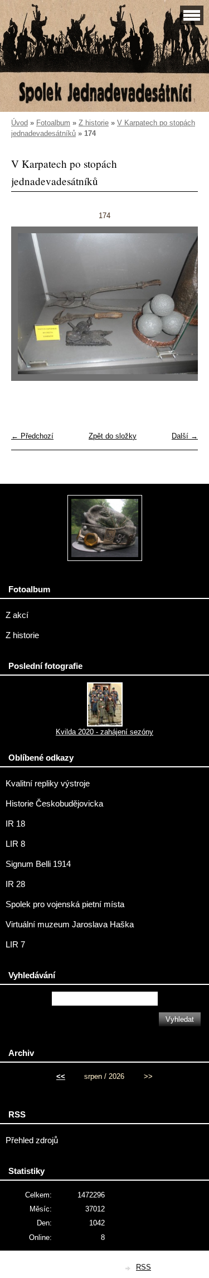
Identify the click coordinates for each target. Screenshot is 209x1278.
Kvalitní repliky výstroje (48, 783)
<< (60, 1076)
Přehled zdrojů (32, 1140)
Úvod (19, 123)
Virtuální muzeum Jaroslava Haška (70, 924)
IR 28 (15, 884)
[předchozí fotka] (29, 309)
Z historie (94, 123)
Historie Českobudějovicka (54, 803)
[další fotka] (179, 309)
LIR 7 (15, 944)
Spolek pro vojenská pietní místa (65, 904)
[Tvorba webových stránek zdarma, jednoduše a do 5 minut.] (128, 1268)
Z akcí (17, 615)
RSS (143, 1267)
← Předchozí (32, 436)
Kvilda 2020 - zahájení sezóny (104, 732)
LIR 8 (15, 844)
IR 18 (15, 823)
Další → (185, 436)
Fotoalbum (53, 123)
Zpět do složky (113, 436)
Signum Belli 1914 (38, 864)
